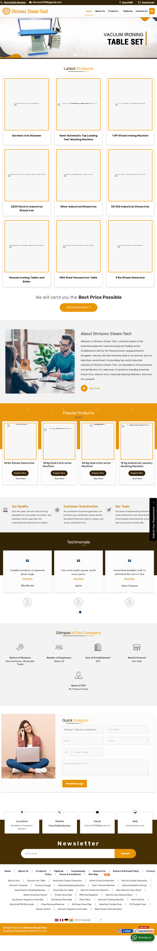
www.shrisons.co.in (135, 825)
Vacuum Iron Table (36, 880)
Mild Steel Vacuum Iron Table (78, 277)
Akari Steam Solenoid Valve (108, 909)
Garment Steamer (18, 885)
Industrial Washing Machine (71, 885)
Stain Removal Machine (52, 904)
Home (89, 11)
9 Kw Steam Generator (130, 277)
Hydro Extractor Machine (101, 880)
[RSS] (107, 874)
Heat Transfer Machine (103, 885)
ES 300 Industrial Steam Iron (130, 206)
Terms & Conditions (70, 874)
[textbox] (83, 730)
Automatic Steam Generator (67, 880)
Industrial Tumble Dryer (110, 904)
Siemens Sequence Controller (72, 909)
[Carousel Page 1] (77, 612)
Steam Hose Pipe (63, 895)
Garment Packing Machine (111, 899)
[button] (15, 2)
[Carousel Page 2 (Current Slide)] (80, 612)
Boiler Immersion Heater (35, 895)
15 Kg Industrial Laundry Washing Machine (137, 464)
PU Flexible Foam (138, 904)
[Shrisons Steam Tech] (25, 11)
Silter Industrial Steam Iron (78, 206)
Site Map (93, 874)
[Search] (152, 11)
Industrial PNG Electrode (22, 904)
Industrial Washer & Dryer (134, 885)
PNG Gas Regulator (88, 895)
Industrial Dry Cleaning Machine (30, 890)
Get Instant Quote (77, 307)
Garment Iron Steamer (26, 135)
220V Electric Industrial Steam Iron (27, 208)
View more (94, 388)
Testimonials (78, 871)
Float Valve (85, 899)
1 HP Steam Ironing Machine (130, 135)
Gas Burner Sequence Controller (28, 899)
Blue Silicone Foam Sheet (129, 890)
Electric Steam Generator (134, 880)
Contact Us (142, 11)
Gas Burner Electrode (61, 899)
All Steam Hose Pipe (82, 904)
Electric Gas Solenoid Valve (119, 895)
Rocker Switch (43, 909)
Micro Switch (138, 899)
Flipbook (127, 11)
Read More (27, 579)
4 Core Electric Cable (63, 890)
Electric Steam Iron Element (95, 890)
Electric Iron (14, 880)
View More (21, 478)
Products (113, 11)
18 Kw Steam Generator (19, 462)
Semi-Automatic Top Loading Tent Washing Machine (78, 137)
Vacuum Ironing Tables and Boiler (26, 279)
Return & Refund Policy (126, 871)
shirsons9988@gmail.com (47, 2)
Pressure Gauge (43, 885)
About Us (100, 11)
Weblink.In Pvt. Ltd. (37, 931)
